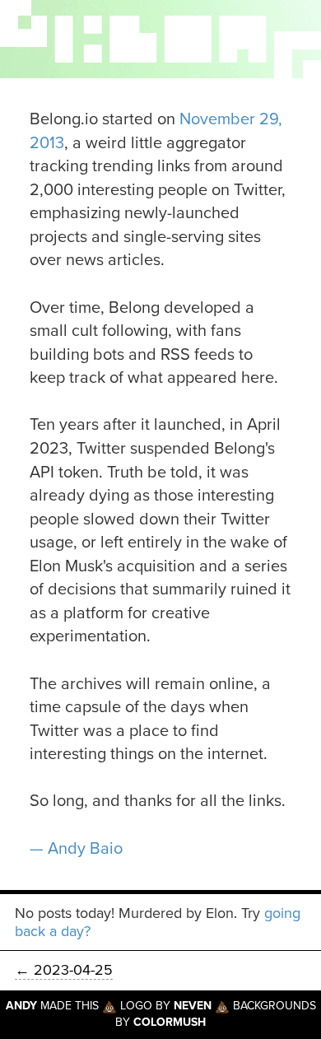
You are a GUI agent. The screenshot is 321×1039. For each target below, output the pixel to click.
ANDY (21, 1006)
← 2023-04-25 (64, 970)
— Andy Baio (76, 849)
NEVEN (193, 1006)
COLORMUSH (169, 1022)
